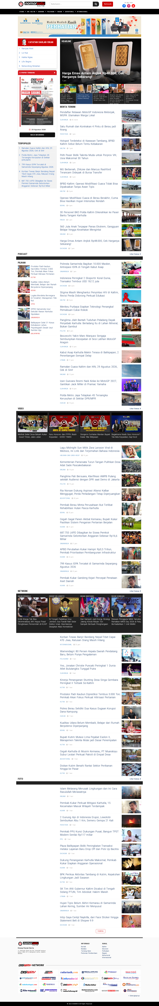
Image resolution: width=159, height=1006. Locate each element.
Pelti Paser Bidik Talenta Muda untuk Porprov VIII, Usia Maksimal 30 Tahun (88, 156)
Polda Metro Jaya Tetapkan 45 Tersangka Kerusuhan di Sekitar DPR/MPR (34, 157)
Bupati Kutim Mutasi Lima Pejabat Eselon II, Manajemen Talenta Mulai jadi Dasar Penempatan (88, 738)
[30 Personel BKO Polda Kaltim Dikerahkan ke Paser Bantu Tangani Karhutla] (131, 216)
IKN (28, 11)
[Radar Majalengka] (49, 984)
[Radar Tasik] (69, 972)
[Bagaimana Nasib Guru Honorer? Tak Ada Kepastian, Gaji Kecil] (126, 422)
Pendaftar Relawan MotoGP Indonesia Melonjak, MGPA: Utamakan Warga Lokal (87, 113)
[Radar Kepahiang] (110, 984)
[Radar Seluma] (90, 990)
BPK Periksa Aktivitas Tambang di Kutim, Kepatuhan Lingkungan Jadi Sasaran (90, 876)
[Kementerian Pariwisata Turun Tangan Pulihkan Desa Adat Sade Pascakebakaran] (131, 466)
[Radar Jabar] (90, 984)
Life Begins (25, 61)
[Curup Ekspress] (131, 984)
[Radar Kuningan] (28, 984)
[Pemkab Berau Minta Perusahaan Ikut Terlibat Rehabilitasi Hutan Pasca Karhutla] (131, 509)
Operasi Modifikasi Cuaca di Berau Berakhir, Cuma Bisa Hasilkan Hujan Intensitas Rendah (89, 199)
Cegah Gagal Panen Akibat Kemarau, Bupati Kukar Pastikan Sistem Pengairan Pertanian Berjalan (88, 520)
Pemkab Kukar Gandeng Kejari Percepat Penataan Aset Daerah (88, 579)
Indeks (101, 931)
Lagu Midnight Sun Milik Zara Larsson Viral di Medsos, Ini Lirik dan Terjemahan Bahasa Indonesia (89, 449)
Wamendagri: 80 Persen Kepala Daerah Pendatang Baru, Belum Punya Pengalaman (88, 653)
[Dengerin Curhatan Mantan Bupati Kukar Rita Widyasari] (95, 422)
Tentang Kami (86, 951)
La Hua (23, 53)
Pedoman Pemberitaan (89, 953)
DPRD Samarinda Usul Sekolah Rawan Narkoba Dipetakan (41, 312)
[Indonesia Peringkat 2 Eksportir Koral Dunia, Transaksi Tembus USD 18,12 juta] (131, 282)
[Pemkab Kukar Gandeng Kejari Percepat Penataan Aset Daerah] (131, 582)
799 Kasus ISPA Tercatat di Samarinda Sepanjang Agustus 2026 (36, 165)
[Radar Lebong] (69, 990)
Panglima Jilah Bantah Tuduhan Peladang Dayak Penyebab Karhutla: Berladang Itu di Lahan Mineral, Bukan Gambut (89, 323)
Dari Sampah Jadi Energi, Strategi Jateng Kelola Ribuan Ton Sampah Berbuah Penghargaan (95, 622)
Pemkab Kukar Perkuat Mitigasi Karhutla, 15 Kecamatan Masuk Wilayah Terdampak (85, 804)
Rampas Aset (26, 48)
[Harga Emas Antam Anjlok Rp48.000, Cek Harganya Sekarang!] (131, 244)
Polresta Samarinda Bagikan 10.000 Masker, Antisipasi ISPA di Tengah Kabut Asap (85, 265)
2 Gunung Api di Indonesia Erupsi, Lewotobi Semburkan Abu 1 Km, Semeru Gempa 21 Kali (86, 819)
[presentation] (140, 612)
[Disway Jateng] (110, 978)
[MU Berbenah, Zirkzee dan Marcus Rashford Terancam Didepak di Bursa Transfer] (131, 173)
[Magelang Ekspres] (131, 978)
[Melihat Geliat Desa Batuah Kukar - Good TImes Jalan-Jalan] (32, 422)
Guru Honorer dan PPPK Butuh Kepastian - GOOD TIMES (63, 435)
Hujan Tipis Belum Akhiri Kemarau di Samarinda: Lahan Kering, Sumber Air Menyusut (88, 904)
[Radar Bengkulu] (49, 990)
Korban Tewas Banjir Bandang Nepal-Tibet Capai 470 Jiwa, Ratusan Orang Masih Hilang (37, 174)
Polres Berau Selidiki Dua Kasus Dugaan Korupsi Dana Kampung (88, 710)
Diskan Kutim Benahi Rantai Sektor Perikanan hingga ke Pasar (86, 767)
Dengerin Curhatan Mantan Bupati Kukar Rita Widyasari (95, 435)
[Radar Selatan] (131, 990)
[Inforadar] (69, 978)
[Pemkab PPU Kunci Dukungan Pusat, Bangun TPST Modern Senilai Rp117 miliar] (131, 835)
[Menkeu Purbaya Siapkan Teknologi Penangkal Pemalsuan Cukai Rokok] (131, 310)
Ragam (59, 11)
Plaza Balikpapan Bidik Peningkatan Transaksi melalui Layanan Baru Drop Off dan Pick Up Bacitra (89, 847)
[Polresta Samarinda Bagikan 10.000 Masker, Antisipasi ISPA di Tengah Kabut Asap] (131, 267)
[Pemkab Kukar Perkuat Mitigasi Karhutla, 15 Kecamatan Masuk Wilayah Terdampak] (131, 807)
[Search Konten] (96, 4)
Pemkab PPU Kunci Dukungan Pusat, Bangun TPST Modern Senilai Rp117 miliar (89, 833)
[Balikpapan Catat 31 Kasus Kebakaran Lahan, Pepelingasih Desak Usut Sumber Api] (24, 327)
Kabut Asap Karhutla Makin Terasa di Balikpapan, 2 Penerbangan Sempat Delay (89, 354)
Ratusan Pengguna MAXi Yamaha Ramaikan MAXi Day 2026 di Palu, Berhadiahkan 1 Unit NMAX (126, 622)
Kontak (83, 947)
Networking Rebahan (29, 66)
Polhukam (50, 11)
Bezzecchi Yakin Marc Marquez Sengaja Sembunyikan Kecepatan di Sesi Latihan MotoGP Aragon (88, 339)
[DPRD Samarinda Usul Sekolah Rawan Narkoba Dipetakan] (24, 314)
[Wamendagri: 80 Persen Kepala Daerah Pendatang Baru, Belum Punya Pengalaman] (131, 655)
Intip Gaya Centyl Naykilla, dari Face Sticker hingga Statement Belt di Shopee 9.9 (89, 919)
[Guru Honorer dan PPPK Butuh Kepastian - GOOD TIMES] (64, 422)
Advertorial (69, 11)
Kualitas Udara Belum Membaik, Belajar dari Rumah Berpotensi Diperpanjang (43, 285)
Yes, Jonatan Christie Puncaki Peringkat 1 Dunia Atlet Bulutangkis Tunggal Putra (88, 667)
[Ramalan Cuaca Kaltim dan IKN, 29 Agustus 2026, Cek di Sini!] (131, 370)
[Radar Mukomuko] (28, 990)
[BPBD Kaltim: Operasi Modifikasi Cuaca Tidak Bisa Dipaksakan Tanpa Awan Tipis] (131, 187)
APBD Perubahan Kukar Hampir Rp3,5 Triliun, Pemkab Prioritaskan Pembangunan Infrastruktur (88, 551)
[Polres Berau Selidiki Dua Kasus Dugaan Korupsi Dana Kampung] (131, 712)
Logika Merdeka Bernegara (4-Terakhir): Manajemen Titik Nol (44, 298)
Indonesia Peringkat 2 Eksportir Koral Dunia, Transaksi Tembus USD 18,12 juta (85, 279)
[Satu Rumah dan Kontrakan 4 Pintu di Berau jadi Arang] (131, 130)
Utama (21, 11)
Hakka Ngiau (26, 57)
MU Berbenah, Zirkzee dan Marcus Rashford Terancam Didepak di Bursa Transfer (85, 171)
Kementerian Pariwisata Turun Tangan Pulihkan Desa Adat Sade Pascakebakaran (90, 463)
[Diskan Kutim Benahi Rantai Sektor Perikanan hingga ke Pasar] (131, 769)
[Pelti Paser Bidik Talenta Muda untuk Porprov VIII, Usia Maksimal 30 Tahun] (131, 159)
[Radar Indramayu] (110, 972)
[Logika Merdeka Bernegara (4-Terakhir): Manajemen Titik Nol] (24, 300)
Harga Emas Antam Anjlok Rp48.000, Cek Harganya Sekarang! (89, 242)
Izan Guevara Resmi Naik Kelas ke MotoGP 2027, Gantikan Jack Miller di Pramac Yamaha (88, 382)
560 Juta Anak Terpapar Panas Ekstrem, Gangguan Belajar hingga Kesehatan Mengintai (89, 228)
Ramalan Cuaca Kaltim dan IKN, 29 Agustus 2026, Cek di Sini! (35, 149)
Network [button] (108, 4)
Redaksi (83, 949)
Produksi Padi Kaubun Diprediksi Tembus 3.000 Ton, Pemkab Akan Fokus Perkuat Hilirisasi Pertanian (42, 270)
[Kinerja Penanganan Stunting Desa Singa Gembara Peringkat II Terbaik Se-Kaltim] (131, 684)
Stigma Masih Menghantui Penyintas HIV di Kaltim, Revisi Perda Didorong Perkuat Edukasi (89, 294)
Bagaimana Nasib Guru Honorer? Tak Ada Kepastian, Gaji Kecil (126, 435)
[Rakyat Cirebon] (131, 972)
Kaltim (32, 11)
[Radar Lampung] (90, 978)
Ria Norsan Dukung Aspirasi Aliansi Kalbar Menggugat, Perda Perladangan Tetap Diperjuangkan (90, 492)
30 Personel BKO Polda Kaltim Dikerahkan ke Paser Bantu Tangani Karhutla (89, 214)
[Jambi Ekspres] (49, 978)
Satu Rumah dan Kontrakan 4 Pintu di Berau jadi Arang (88, 128)
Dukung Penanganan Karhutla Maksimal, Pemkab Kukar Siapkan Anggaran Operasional (88, 861)
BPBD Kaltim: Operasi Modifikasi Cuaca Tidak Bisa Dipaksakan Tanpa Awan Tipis (89, 185)
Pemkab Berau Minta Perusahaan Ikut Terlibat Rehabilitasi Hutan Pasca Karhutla (86, 506)
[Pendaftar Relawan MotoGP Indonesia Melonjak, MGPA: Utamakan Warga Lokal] (131, 116)
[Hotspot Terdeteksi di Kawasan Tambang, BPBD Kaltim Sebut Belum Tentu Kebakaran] (131, 144)
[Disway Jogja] (69, 984)
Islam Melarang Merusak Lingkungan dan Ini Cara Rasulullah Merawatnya (88, 790)
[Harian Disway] (49, 972)
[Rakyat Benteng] (110, 990)
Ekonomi (41, 11)
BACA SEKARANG (37, 135)
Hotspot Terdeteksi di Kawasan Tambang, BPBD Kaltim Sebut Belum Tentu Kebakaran (87, 142)
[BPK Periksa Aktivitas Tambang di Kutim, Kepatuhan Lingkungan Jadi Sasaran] (131, 878)
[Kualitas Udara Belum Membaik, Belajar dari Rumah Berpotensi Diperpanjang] (24, 287)
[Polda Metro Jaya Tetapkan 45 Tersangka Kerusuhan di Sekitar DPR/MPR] (131, 399)
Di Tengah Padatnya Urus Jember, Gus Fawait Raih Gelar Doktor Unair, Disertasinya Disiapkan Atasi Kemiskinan (62, 623)
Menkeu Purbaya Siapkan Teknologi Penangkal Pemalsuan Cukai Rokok (86, 308)
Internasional (82, 11)
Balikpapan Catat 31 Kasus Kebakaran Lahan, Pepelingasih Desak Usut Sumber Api (42, 326)
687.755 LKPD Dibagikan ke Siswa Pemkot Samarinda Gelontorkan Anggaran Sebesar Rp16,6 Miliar (35, 183)
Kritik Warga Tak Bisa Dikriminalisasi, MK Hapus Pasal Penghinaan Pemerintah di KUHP (32, 622)
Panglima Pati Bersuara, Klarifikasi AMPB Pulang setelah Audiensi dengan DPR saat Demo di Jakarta (89, 478)
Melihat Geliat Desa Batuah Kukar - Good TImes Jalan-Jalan (32, 435)
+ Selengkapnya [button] (134, 996)
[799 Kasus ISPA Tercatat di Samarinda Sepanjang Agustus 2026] (131, 567)
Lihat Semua (135, 254)
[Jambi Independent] (28, 978)
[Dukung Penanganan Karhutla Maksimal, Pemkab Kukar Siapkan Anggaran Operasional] (131, 864)
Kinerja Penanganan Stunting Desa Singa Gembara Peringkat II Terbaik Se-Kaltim (89, 681)
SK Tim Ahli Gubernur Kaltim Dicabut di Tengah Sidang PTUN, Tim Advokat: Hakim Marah (87, 890)
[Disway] (28, 972)
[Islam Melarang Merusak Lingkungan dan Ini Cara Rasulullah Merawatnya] (131, 792)
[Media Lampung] (90, 972)
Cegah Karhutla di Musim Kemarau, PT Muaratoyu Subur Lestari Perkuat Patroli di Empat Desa (88, 753)
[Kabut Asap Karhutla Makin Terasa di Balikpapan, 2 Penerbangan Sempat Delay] (131, 356)
